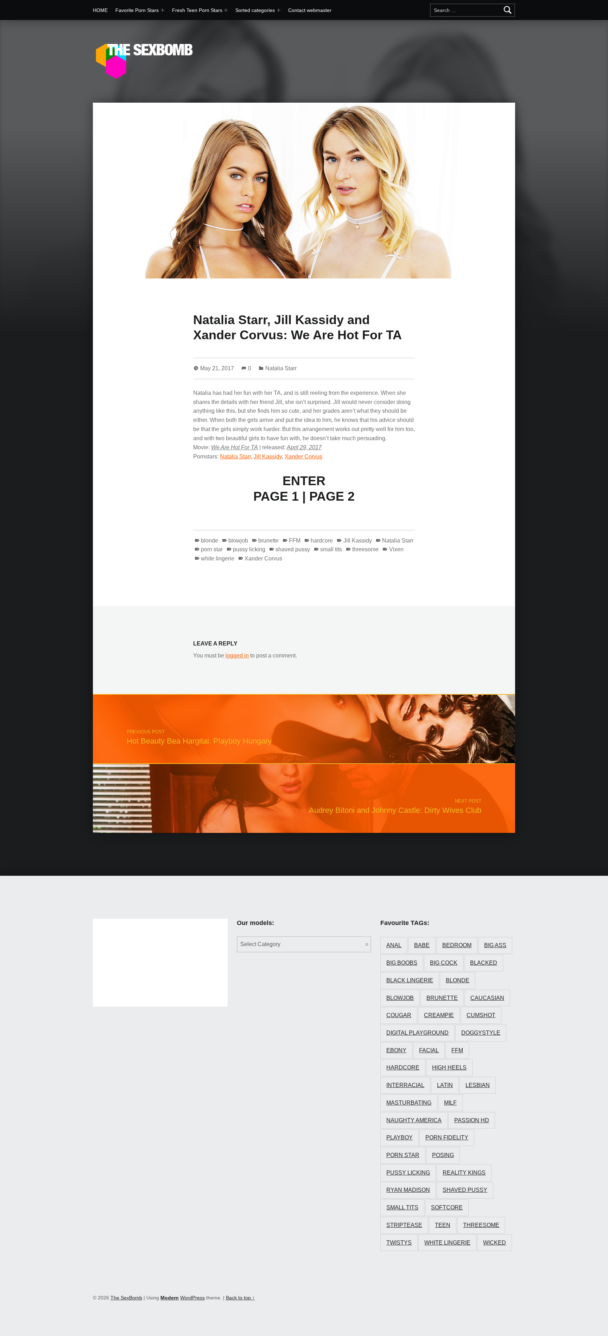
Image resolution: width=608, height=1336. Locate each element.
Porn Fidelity (446, 1138)
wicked (494, 1243)
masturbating (408, 1103)
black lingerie (409, 980)
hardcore (322, 541)
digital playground (417, 1033)
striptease (404, 1225)
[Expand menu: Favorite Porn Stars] (162, 10)
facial (429, 1050)
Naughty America (414, 1120)
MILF (450, 1103)
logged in (237, 656)
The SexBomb (126, 1297)
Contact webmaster (309, 10)
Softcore (447, 1207)
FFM (294, 541)
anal (393, 945)
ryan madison (408, 1190)
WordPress (192, 1297)
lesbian (478, 1085)
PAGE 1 (276, 496)
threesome (365, 549)
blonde (209, 541)
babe (422, 945)
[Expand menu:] (226, 10)
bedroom (456, 945)
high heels (449, 1068)
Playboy (399, 1138)
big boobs (401, 963)
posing (443, 1155)
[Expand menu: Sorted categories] (278, 10)
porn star (212, 549)
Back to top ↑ (240, 1297)
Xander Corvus (303, 457)
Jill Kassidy (268, 457)
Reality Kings (464, 1173)
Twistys (399, 1243)
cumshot (481, 1015)
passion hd (471, 1120)
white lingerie (217, 558)
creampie (439, 1015)
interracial (405, 1085)
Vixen (396, 549)
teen (442, 1225)
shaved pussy (293, 549)
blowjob (238, 541)
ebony (396, 1050)
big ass (495, 945)
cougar (398, 1015)
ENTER (304, 481)
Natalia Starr (281, 368)
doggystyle (480, 1033)
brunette (268, 541)
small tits (331, 549)
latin (445, 1085)
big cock (443, 963)
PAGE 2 (332, 496)
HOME (100, 10)
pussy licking (249, 549)
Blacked (483, 963)
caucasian (487, 998)
